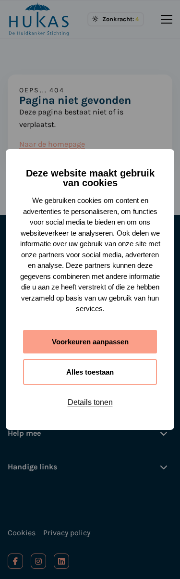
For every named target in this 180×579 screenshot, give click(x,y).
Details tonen (90, 402)
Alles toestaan (90, 372)
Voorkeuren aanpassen (90, 342)
